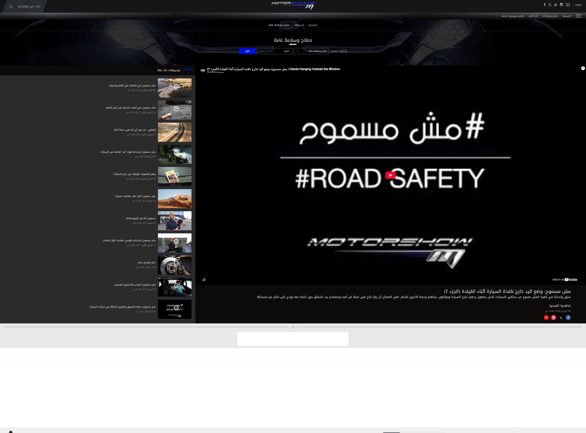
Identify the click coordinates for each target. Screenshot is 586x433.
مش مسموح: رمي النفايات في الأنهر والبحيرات (132, 85)
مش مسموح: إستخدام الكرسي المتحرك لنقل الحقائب (129, 240)
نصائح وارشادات (550, 16)
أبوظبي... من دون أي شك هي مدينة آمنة (135, 130)
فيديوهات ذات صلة (168, 70)
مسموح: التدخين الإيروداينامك (141, 218)
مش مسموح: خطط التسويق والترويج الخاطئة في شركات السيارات (122, 307)
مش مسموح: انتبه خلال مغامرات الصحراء (135, 196)
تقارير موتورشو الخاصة (513, 16)
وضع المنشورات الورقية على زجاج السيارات (134, 174)
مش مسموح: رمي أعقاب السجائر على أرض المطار (131, 107)
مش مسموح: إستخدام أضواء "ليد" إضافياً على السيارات (128, 152)
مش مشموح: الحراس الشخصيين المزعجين (135, 285)
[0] (567, 316)
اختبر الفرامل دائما (147, 262)
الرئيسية (567, 16)
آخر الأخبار (533, 16)
